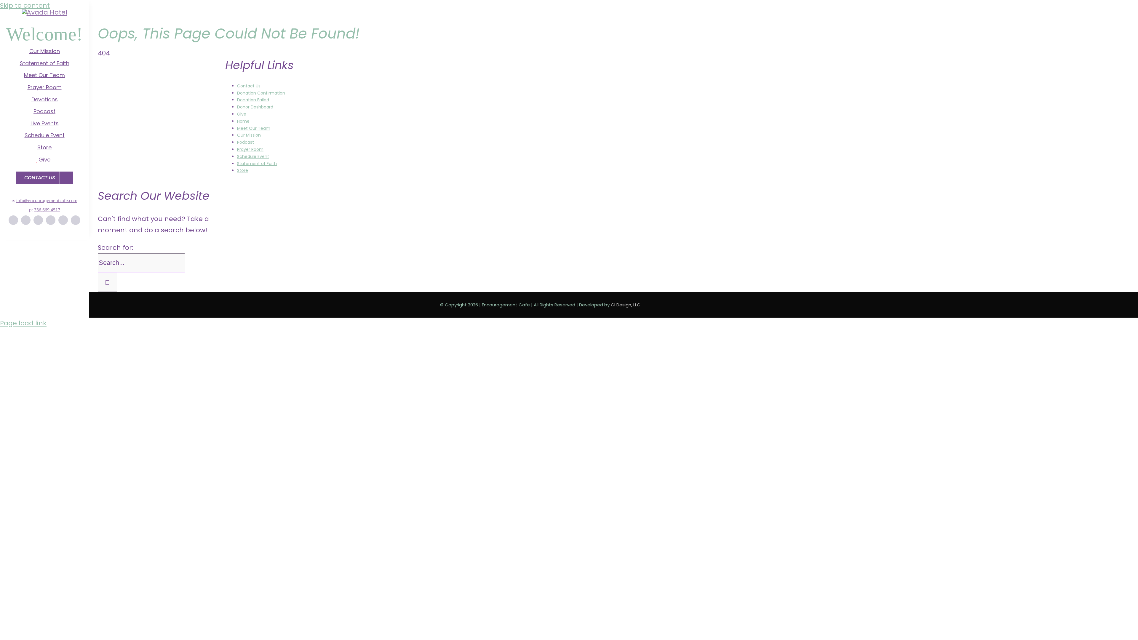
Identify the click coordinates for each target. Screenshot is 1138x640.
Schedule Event (253, 156)
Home (243, 121)
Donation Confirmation (261, 93)
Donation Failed (253, 100)
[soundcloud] (75, 220)
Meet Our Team (253, 128)
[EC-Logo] (44, 12)
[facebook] (13, 220)
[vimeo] (63, 220)
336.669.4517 (47, 209)
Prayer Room (250, 149)
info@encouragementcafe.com (46, 200)
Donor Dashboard (255, 107)
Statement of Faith (257, 164)
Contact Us (248, 86)
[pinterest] (50, 220)
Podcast (245, 142)
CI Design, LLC (625, 305)
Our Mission (249, 135)
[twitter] (26, 220)
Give (241, 114)
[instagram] (38, 220)
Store (242, 170)
